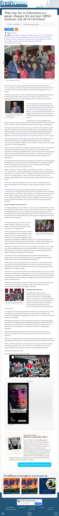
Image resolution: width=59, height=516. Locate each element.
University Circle (23, 41)
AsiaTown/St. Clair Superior (18, 35)
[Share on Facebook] (5, 29)
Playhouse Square (30, 39)
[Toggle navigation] (29, 513)
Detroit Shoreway (9, 37)
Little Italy (47, 37)
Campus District (37, 35)
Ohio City (13, 39)
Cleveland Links (22, 507)
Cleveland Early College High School (38, 239)
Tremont (15, 41)
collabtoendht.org (11, 424)
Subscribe (38, 503)
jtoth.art (5, 494)
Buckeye (29, 35)
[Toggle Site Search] (56, 513)
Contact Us (32, 507)
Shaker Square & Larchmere (44, 39)
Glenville (41, 37)
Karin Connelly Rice (14, 24)
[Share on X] (9, 29)
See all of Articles (34, 464)
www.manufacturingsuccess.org (45, 494)
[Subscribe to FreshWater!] (16, 29)
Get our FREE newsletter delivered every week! (29, 501)
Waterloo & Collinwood (35, 41)
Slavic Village (8, 41)
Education (13, 33)
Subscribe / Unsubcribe (11, 509)
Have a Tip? (51, 507)
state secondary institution (20, 135)
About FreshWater (10, 507)
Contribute (41, 507)
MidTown (7, 39)
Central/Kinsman (48, 35)
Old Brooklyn (20, 39)
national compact (49, 135)
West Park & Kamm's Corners (12, 43)
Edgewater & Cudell (27, 37)
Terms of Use (50, 509)
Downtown (18, 37)
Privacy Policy (32, 509)
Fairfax (36, 37)
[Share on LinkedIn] (12, 29)
